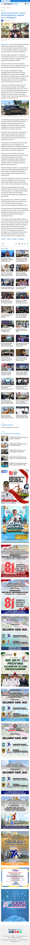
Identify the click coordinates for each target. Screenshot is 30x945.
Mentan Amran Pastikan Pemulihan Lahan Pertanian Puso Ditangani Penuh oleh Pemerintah (22, 388)
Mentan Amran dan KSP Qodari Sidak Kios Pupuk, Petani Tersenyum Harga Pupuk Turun (22, 416)
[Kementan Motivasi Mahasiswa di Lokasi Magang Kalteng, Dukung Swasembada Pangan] (7, 410)
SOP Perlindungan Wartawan (15, 937)
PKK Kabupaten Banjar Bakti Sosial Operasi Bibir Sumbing (18, 444)
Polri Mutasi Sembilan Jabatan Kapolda (21, 288)
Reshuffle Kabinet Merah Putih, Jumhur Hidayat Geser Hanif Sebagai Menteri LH (22, 316)
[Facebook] (10, 932)
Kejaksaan (21, 239)
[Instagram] (15, 932)
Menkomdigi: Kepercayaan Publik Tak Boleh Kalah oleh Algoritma (22, 345)
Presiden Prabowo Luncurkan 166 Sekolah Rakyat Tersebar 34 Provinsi (6, 359)
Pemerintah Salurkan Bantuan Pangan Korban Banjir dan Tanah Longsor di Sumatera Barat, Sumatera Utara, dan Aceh (7, 402)
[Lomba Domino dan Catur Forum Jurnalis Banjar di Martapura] (4, 451)
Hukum (3, 239)
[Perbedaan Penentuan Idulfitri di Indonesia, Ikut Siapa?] (22, 324)
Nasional (3, 10)
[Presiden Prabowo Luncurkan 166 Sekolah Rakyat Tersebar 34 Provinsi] (7, 352)
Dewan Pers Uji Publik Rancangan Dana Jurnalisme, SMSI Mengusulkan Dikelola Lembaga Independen (6, 330)
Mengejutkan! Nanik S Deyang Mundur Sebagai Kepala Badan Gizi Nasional (7, 260)
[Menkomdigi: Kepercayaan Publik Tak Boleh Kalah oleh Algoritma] (22, 338)
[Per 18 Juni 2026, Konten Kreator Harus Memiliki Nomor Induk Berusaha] (7, 268)
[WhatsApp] (20, 932)
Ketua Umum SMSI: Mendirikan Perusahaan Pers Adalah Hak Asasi (7, 302)
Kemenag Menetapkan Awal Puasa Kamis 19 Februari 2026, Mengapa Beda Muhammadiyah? (7, 345)
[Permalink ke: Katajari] (2, 20)
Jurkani (9, 239)
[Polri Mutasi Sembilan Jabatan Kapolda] (22, 282)
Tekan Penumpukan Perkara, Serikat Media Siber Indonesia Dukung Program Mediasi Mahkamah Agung (21, 274)
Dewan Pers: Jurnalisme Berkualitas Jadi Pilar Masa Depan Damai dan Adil (22, 302)
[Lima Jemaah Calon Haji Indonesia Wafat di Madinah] (7, 309)
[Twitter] (12, 932)
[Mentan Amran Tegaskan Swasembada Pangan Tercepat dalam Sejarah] (22, 367)
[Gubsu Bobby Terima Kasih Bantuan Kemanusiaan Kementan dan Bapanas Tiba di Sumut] (7, 381)
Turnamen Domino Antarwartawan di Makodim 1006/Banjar (18, 438)
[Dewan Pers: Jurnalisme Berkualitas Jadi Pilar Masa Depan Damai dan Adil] (22, 295)
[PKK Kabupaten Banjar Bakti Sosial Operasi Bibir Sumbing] (4, 445)
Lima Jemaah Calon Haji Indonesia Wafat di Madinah (7, 316)
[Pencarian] (28, 4)
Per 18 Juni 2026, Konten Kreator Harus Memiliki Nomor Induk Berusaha (7, 274)
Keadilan (15, 239)
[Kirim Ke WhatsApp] (28, 244)
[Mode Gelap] (26, 4)
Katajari (5, 20)
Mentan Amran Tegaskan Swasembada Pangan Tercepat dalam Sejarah (22, 373)
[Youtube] (18, 932)
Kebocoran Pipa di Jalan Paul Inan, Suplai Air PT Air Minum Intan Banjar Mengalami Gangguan (18, 457)
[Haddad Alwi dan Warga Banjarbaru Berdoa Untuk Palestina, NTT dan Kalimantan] (4, 464)
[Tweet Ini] (19, 244)
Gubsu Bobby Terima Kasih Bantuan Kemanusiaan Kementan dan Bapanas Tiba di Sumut (7, 388)
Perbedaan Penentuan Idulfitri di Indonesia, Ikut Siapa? (22, 330)
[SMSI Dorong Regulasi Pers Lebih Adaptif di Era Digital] (7, 282)
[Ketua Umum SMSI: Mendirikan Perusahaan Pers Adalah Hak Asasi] (7, 295)
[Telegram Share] (25, 244)
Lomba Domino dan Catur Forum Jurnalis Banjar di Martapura (17, 451)
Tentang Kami (6, 936)
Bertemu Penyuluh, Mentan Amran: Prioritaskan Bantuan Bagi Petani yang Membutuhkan (22, 402)
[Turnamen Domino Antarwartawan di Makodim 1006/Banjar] (4, 438)
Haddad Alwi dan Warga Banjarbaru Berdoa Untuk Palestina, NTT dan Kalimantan (18, 464)
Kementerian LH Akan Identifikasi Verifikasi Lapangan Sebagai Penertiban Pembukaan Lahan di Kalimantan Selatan (6, 373)
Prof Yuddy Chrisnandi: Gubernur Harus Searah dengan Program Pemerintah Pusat (21, 359)
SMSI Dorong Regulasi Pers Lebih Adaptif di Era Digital (7, 288)
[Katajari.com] (10, 4)
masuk (8, 427)
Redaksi (13, 936)
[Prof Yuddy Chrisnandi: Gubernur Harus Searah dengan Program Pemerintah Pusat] (22, 352)
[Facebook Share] (16, 244)
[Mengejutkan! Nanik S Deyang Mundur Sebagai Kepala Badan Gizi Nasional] (7, 253)
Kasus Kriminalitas (11, 20)
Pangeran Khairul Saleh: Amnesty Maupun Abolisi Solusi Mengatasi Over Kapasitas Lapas (22, 260)
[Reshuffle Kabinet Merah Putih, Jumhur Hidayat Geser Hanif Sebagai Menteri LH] (22, 309)
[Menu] (2, 4)
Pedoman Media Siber (22, 936)
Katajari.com (4, 44)
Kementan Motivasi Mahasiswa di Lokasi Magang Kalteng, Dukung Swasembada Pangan (7, 416)
